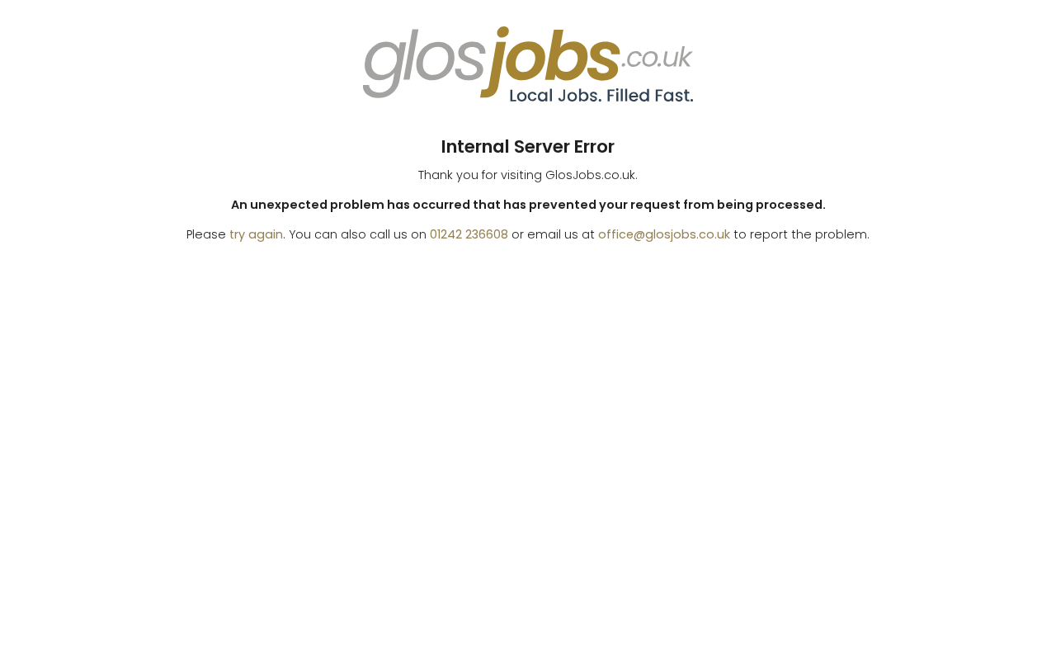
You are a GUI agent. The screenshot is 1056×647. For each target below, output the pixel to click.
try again (256, 234)
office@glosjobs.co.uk (664, 234)
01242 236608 (469, 234)
